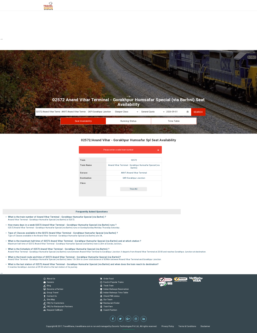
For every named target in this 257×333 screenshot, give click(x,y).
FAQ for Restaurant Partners (59, 306)
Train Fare (107, 306)
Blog (48, 286)
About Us (50, 279)
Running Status (128, 121)
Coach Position (109, 310)
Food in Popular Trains (113, 282)
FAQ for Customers (55, 303)
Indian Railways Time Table (115, 293)
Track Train (108, 286)
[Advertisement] (80, 18)
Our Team (107, 299)
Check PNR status (111, 296)
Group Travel (52, 293)
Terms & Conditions (187, 326)
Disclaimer (205, 326)
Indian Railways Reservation (115, 289)
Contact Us (51, 296)
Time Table (174, 121)
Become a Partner (54, 289)
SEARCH (198, 112)
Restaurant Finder (111, 303)
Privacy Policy (168, 326)
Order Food (108, 279)
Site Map (50, 299)
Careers (50, 282)
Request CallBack (54, 310)
